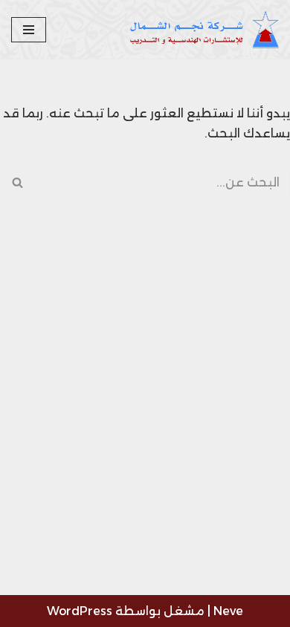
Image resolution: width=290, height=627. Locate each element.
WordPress (79, 611)
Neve (228, 611)
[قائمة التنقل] (28, 29)
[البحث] (16, 182)
